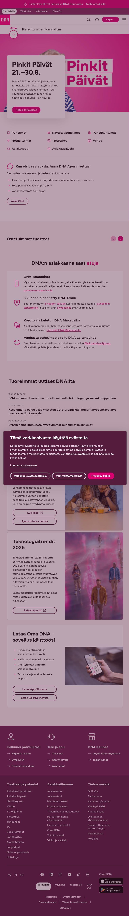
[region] (65, 458)
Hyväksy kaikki (101, 475)
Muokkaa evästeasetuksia (30, 475)
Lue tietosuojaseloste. (23, 465)
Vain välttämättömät (69, 475)
